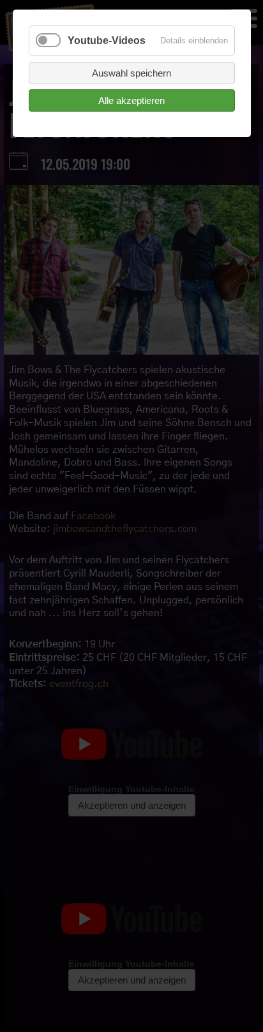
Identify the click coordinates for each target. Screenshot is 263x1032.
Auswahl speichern (131, 73)
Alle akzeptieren (131, 100)
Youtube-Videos (107, 40)
